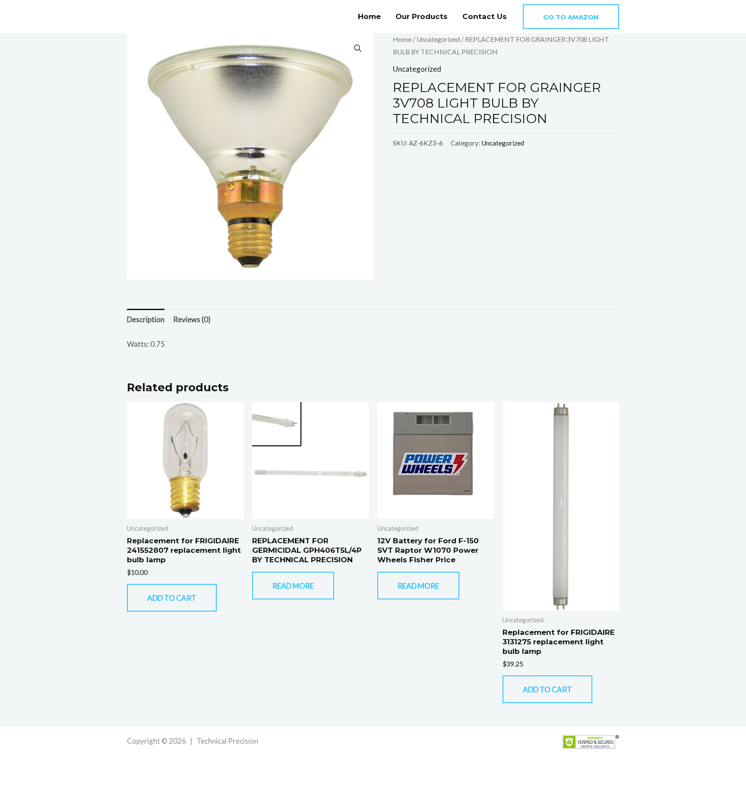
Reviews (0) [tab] (192, 319)
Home (369, 16)
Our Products (421, 16)
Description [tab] (145, 319)
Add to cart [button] (171, 597)
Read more (293, 585)
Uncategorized (438, 39)
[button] (571, 16)
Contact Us (484, 16)
